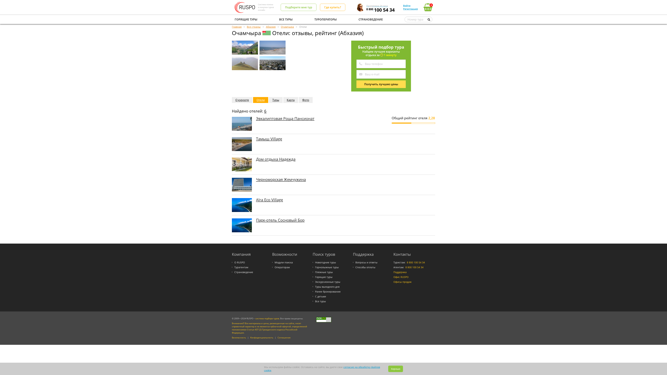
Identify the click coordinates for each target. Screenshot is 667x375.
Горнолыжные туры (327, 267)
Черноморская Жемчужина (281, 179)
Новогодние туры (325, 262)
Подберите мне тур (298, 7)
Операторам (282, 267)
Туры (275, 100)
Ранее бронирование (328, 291)
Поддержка (400, 272)
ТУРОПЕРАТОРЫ (325, 19)
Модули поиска (284, 262)
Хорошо (395, 368)
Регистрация (410, 8)
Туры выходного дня (327, 286)
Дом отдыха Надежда (275, 159)
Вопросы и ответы (366, 262)
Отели (261, 100)
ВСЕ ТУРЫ (286, 19)
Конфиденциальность (261, 337)
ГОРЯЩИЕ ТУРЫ (246, 19)
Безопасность (239, 337)
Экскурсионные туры (327, 282)
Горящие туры (323, 277)
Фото (305, 100)
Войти (406, 5)
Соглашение (284, 337)
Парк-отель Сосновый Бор (280, 220)
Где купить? (332, 7)
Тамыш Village (269, 138)
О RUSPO (239, 262)
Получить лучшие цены (381, 84)
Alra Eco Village (269, 199)
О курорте (242, 100)
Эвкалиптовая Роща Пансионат (285, 118)
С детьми (320, 296)
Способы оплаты (365, 267)
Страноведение (243, 272)
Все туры (320, 301)
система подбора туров (267, 318)
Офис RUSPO (401, 277)
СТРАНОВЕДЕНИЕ (371, 19)
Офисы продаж (402, 282)
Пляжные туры (324, 272)
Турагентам (241, 267)
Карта (291, 100)
